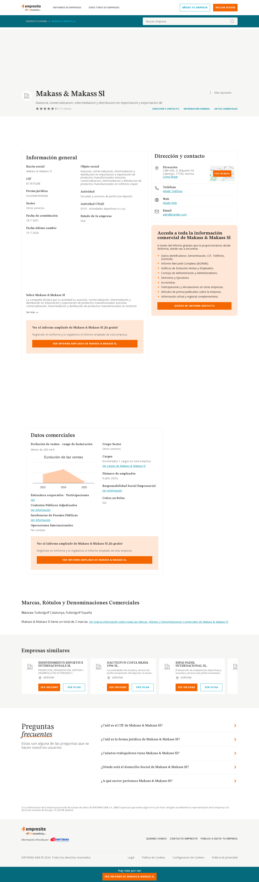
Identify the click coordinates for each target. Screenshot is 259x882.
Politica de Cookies (153, 857)
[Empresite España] (32, 8)
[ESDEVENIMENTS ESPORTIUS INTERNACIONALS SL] (30, 666)
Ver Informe (49, 687)
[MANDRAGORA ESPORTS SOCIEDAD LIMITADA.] (236, 666)
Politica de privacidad (225, 857)
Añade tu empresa (195, 7)
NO (33, 500)
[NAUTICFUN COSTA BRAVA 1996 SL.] (98, 666)
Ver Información (40, 510)
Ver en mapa (222, 173)
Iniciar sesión (225, 7)
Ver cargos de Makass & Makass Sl (123, 466)
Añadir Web (170, 203)
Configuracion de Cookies (188, 857)
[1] (38, 108)
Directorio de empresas (104, 7)
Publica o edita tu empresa (219, 838)
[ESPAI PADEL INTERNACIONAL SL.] (167, 666)
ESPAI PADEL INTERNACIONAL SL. (191, 664)
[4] (49, 108)
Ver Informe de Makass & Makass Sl (130, 876)
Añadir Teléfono (173, 191)
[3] (45, 108)
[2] (41, 108)
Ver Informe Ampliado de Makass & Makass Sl (85, 343)
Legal (131, 857)
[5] (53, 108)
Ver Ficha (74, 687)
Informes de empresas (67, 7)
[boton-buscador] (232, 21)
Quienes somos (156, 838)
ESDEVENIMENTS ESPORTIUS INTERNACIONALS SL (60, 664)
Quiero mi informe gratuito (194, 305)
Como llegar (170, 176)
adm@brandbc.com (175, 214)
